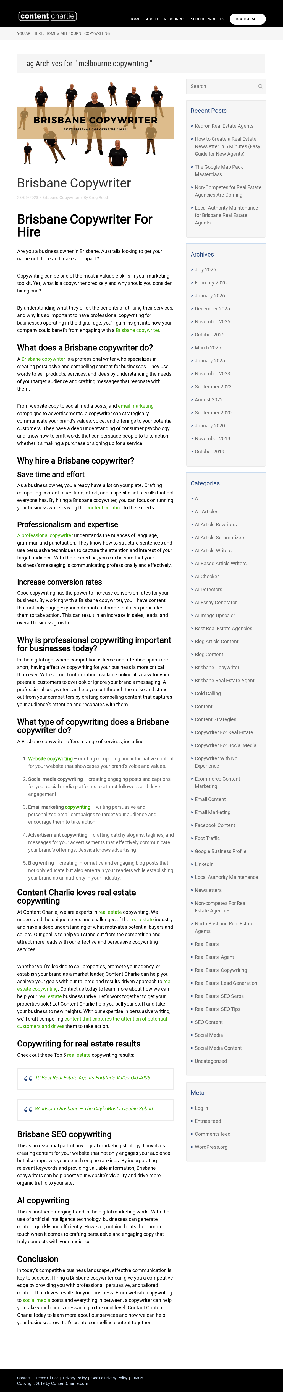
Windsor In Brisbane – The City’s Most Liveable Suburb (94, 1108)
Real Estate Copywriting (221, 970)
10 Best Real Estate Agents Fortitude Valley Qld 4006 (92, 1077)
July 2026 (205, 270)
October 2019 (209, 451)
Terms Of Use (47, 1378)
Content (204, 706)
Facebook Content (215, 825)
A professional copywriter (45, 535)
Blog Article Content (217, 641)
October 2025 (209, 334)
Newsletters (208, 890)
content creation (104, 508)
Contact (24, 1378)
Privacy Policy (75, 1378)
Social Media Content (218, 1048)
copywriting (77, 807)
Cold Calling (208, 693)
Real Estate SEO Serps (219, 996)
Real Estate (207, 944)
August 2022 (209, 399)
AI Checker (207, 576)
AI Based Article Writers (221, 563)
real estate (110, 912)
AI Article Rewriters (216, 524)
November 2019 (212, 438)
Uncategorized (211, 1061)
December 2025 (212, 309)
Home (134, 19)
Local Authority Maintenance (226, 877)
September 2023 (213, 386)
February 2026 (211, 283)
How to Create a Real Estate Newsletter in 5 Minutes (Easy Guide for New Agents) (227, 146)
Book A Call (248, 19)
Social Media (209, 1035)
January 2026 (210, 296)
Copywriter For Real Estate (224, 732)
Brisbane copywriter (137, 330)
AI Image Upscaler (215, 615)
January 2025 (210, 360)
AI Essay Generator (216, 602)
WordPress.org (211, 1147)
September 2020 (213, 412)
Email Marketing (212, 812)
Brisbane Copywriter (74, 183)
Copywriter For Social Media (225, 745)
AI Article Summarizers (220, 537)
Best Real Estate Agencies (223, 628)
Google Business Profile (221, 851)
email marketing (136, 406)
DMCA (137, 1378)
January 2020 (210, 425)
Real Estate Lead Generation (226, 983)
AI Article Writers (213, 550)
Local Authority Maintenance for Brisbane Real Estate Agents (226, 215)
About (152, 19)
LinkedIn (204, 864)
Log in (201, 1108)
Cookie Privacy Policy (109, 1378)
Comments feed (212, 1134)
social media (36, 1300)
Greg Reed (98, 197)
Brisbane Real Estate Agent (225, 680)
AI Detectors (208, 589)
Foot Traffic (207, 838)
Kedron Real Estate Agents (224, 126)
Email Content (210, 799)
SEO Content (209, 1022)
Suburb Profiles (207, 19)
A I (198, 498)
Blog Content (209, 654)
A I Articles (206, 511)
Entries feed (208, 1121)
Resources (174, 19)
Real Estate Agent (214, 957)
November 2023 (212, 373)
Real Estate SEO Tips (217, 1009)
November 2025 (212, 322)
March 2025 (208, 347)
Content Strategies (215, 719)
